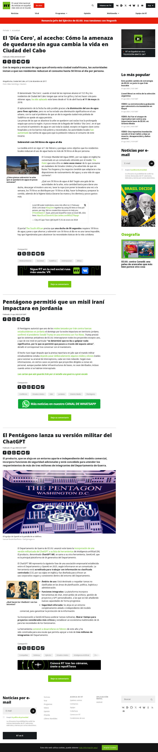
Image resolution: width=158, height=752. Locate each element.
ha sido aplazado (39, 99)
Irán (51, 394)
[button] (138, 38)
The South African (34, 228)
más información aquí (88, 747)
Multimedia (112, 13)
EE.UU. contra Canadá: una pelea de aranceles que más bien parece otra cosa (136, 264)
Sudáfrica (52, 261)
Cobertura (74, 711)
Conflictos (23, 394)
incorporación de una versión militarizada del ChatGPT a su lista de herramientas (56, 550)
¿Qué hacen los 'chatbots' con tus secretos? (21, 603)
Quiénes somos (76, 700)
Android (99, 702)
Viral (37, 13)
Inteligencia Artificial (81, 655)
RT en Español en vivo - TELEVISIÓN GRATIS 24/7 (134, 53)
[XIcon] (125, 5)
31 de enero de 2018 (69, 220)
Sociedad (40, 261)
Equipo (72, 707)
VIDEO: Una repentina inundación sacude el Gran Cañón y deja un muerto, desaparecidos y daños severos (136, 135)
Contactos (74, 704)
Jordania (61, 394)
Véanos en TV (105, 5)
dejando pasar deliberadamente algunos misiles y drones (67, 355)
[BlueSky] (134, 5)
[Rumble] (121, 5)
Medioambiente (25, 261)
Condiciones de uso (77, 718)
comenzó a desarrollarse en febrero (50, 629)
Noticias (14, 13)
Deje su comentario (60, 284)
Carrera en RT (75, 714)
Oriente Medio (75, 394)
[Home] (6, 5)
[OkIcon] (138, 5)
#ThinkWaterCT (38, 213)
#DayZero (50, 208)
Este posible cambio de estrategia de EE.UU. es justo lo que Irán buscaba (137, 83)
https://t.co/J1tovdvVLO (46, 215)
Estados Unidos (38, 394)
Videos (46, 708)
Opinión (87, 13)
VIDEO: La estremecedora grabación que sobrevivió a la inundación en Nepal (138, 106)
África (79, 261)
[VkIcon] (117, 5)
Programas (60, 13)
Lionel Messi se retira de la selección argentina (138, 94)
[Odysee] (131, 707)
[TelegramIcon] (130, 5)
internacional (66, 261)
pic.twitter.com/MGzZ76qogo (67, 215)
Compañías (23, 655)
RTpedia (47, 715)
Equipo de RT (141, 13)
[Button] (92, 5)
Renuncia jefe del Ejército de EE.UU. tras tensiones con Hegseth (79, 20)
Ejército (48, 655)
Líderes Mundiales (50, 718)
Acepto (136, 170)
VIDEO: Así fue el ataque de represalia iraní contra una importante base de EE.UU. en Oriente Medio (135, 120)
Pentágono (91, 394)
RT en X (19, 735)
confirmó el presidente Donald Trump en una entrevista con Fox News (51, 334)
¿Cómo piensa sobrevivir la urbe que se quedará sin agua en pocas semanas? (21, 179)
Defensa (36, 655)
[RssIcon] (152, 707)
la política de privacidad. (138, 170)
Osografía (130, 234)
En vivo (39, 5)
